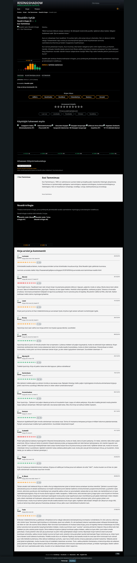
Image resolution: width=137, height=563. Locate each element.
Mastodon (73, 554)
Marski (24, 277)
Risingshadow (30, 4)
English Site (83, 554)
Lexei (24, 301)
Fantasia (20, 75)
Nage (24, 457)
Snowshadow (27, 392)
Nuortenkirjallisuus (32, 75)
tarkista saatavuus (55, 65)
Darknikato (26, 373)
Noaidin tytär (28, 83)
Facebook (63, 554)
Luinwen (25, 256)
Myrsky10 (25, 356)
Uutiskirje (56, 554)
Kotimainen (46, 75)
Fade (24, 510)
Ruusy (24, 318)
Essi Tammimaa (23, 24)
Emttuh (25, 411)
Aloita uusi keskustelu (24, 166)
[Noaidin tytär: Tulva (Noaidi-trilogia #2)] (35, 21)
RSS (78, 554)
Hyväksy (72, 561)
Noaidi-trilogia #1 (24, 21)
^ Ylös (117, 553)
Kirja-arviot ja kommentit (31, 250)
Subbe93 (25, 431)
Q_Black (25, 476)
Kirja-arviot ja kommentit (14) (27, 87)
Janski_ (24, 335)
